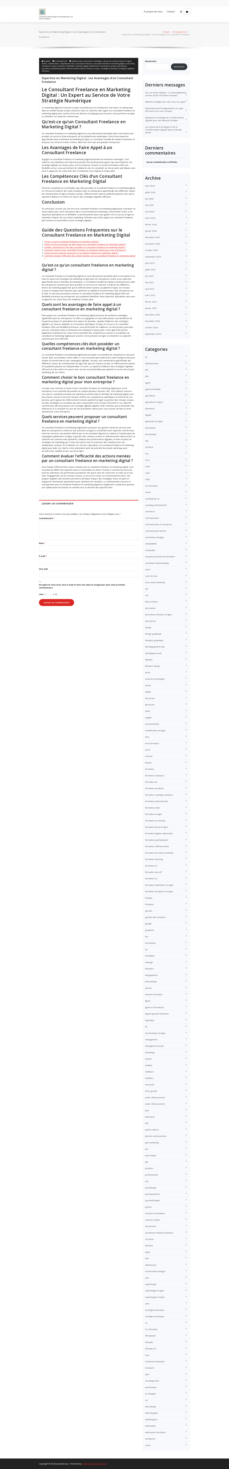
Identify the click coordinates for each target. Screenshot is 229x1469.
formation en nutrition (155, 820)
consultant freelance (84, 63)
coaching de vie (152, 498)
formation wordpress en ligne (159, 891)
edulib (148, 691)
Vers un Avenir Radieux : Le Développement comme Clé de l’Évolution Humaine (165, 94)
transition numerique (154, 1361)
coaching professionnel (155, 505)
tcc (146, 1323)
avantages (97, 61)
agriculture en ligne (154, 402)
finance (148, 762)
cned (147, 473)
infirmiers (149, 968)
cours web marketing (155, 582)
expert (54, 66)
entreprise (46, 66)
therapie (149, 1342)
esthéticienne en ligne (155, 730)
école (147, 672)
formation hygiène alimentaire (159, 833)
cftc (147, 453)
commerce (150, 511)
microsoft (149, 1084)
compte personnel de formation (160, 556)
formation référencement (157, 846)
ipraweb (46, 61)
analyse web (77, 61)
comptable (150, 550)
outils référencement (155, 1097)
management (151, 1039)
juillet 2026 (150, 192)
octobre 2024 (151, 327)
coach (147, 492)
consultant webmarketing (157, 563)
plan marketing (152, 1142)
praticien (149, 1168)
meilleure (149, 1071)
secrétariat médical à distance (159, 1232)
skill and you (150, 1265)
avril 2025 (149, 288)
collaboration (53, 63)
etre (147, 736)
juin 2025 (149, 276)
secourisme (150, 1226)
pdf (146, 1123)
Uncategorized (179, 31)
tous (147, 1355)
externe (149, 756)
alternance (150, 408)
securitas (149, 1239)
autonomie (87, 61)
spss (147, 1303)
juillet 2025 (150, 269)
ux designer (150, 1393)
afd (146, 369)
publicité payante (58, 68)
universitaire (151, 1387)
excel (147, 749)
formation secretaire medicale (159, 852)
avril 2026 (149, 211)
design (148, 627)
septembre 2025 (153, 256)
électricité (149, 704)
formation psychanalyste (156, 840)
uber (147, 1374)
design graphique (153, 633)
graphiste (149, 930)
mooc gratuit (151, 1091)
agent (148, 382)
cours (147, 569)
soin (147, 1277)
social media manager (155, 1271)
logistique (149, 1020)
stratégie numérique (109, 68)
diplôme (149, 659)
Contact (171, 11)
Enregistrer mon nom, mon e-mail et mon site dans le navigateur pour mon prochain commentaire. (82, 586)
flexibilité (70, 66)
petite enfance (152, 1129)
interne (148, 988)
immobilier (150, 955)
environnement (152, 724)
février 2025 (151, 301)
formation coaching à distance (159, 794)
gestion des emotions (155, 917)
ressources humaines (155, 1213)
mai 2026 (149, 205)
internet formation (153, 994)
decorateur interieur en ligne (158, 614)
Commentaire (47, 518)
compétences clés (67, 63)
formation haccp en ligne (156, 827)
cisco (147, 460)
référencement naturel (75, 68)
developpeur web (153, 653)
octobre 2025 (151, 250)
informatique (151, 981)
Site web (43, 569)
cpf (146, 588)
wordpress (150, 1438)
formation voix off (153, 872)
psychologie (150, 1187)
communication (152, 518)
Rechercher (151, 61)
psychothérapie (152, 1200)
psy (147, 1181)
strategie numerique (154, 1310)
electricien (150, 698)
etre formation (152, 743)
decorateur (150, 608)
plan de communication (155, 1136)
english (148, 717)
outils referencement (155, 1104)
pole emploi (150, 1155)
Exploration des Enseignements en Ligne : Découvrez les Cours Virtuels (164, 109)
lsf (146, 1026)
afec (147, 376)
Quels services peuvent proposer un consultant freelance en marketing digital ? (81, 253)
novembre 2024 (152, 321)
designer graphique (154, 640)
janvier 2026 (151, 231)
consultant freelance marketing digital (109, 63)
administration (151, 363)
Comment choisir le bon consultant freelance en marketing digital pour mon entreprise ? (85, 250)
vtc (146, 1400)
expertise (62, 66)
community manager (154, 537)
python (148, 1207)
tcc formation (151, 1329)
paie (147, 1110)
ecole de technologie (155, 679)
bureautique (150, 434)
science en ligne (152, 1219)
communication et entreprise (158, 524)
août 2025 (150, 263)
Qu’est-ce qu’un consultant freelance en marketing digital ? (71, 241)
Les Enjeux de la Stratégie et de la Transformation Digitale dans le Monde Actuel (163, 130)
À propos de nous (153, 11)
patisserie (150, 1116)
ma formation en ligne (155, 1033)
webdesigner (151, 1419)
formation (149, 769)
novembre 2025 (152, 243)
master (148, 1058)
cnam (147, 466)
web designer (151, 1413)
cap (146, 440)
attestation (150, 427)
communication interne (155, 531)
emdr (147, 711)
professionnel (151, 1174)
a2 (146, 357)
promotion (46, 68)
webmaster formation (155, 1432)
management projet (154, 1046)
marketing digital (82, 66)
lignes (148, 1000)
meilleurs (149, 1078)
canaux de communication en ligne (117, 61)
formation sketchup (154, 859)
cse (146, 595)
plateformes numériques (99, 66)
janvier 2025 (151, 308)
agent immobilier (153, 389)
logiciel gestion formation (157, 1013)
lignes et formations (154, 1007)
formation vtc (151, 878)
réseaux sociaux (93, 68)
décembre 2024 (152, 314)
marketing (150, 1052)
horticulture (150, 943)
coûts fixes (130, 63)
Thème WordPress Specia (94, 1463)
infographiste (151, 975)
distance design (152, 666)
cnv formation (151, 485)
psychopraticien (152, 1194)
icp (146, 949)
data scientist (151, 601)
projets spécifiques (119, 66)
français (148, 898)
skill (146, 1258)
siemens (149, 1245)
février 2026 (151, 224)
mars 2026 (150, 218)
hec (146, 936)
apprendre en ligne (154, 421)
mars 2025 (150, 295)
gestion (148, 910)
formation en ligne (153, 814)
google (148, 923)
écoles (148, 685)
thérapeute (150, 1335)
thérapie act (150, 1348)
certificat (149, 447)
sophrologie (150, 1284)
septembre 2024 (153, 334)
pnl (146, 1149)
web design (150, 1406)
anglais (148, 415)
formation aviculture (154, 788)
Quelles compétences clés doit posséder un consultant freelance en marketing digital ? (85, 247)
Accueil (166, 31)
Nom (42, 543)
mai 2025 (149, 282)
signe (147, 1252)
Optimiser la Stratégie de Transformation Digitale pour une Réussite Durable (164, 119)
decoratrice (150, 621)
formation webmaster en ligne (159, 885)
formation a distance (154, 775)
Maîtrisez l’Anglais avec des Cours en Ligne (165, 101)
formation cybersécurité (156, 801)
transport (149, 1367)
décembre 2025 (152, 237)
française (149, 904)
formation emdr (152, 807)
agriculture (150, 395)
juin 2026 (149, 198)
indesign (149, 962)
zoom (147, 1445)
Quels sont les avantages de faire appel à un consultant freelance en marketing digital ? (85, 244)
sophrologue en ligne (155, 1297)
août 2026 (150, 185)
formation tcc (151, 865)
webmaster (150, 1425)
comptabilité (151, 543)
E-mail (43, 556)
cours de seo (151, 576)
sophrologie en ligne (154, 1290)
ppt (146, 1161)
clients (44, 63)
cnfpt (147, 479)
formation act (151, 782)
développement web (155, 646)
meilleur (149, 1065)
